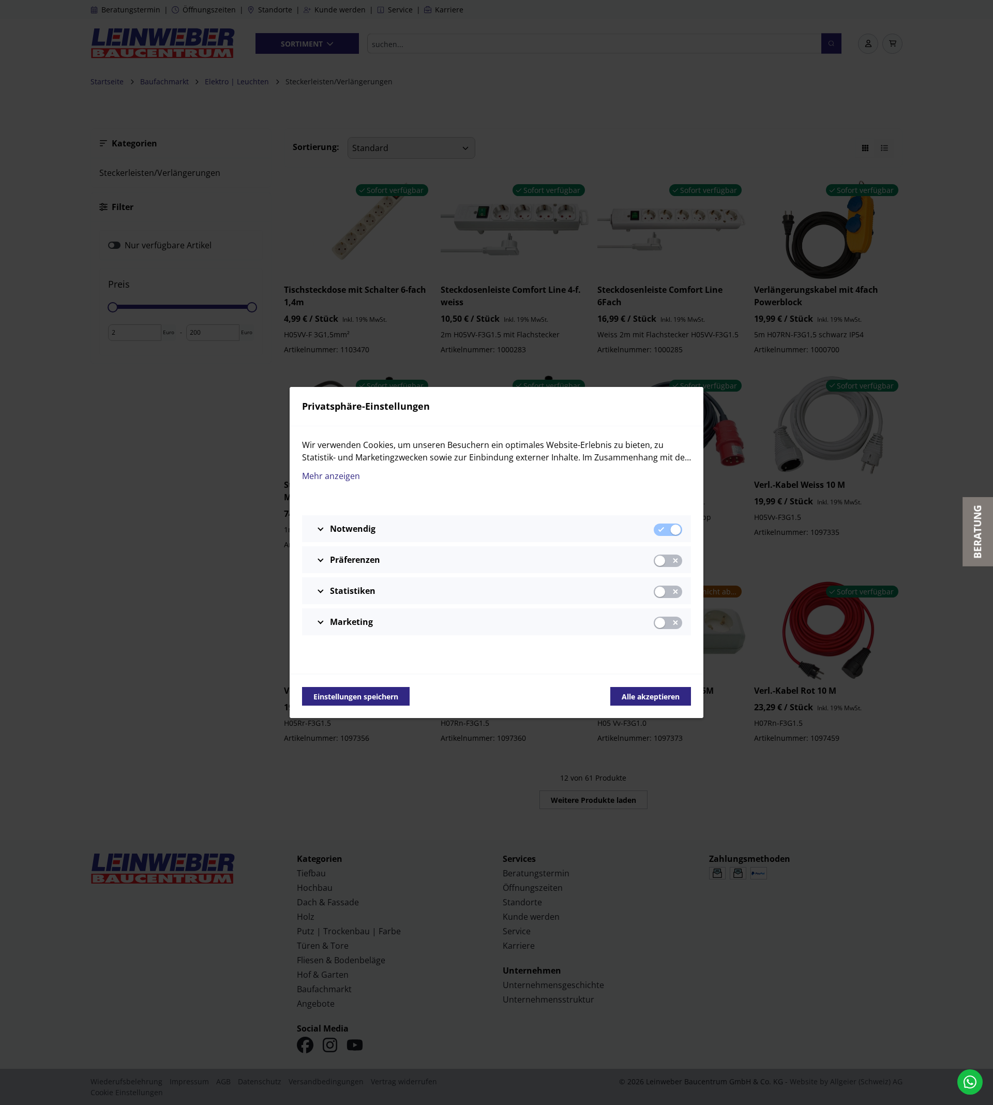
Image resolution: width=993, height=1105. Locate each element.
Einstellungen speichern (355, 696)
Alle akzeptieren (651, 696)
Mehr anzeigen (331, 476)
